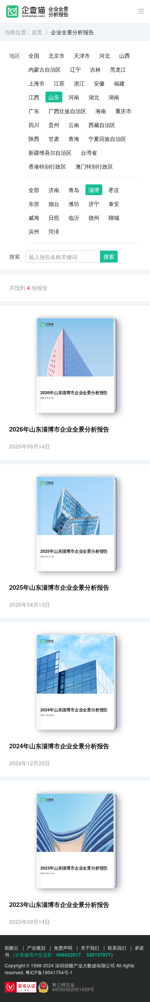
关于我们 (90, 947)
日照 (53, 217)
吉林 (95, 69)
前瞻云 (11, 947)
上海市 (36, 83)
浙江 (79, 83)
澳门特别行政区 (94, 166)
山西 (124, 55)
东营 (33, 203)
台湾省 (89, 152)
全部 (33, 190)
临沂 (73, 217)
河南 (73, 97)
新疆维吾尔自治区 (50, 152)
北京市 (56, 55)
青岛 (73, 190)
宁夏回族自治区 (107, 138)
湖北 (93, 97)
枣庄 (113, 190)
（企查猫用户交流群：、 (47, 954)
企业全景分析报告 (58, 11)
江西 (33, 97)
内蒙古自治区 (44, 69)
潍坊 (73, 203)
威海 (33, 217)
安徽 (99, 83)
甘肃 (53, 138)
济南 (53, 190)
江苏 (59, 83)
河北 (104, 55)
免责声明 (63, 947)
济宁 (93, 203)
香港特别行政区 (47, 166)
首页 (37, 32)
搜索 (108, 256)
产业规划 (36, 947)
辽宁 (75, 69)
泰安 (113, 203)
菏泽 (53, 231)
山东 (53, 97)
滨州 (33, 231)
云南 (73, 125)
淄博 (93, 190)
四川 (33, 125)
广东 (33, 111)
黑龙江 (118, 69)
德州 (93, 217)
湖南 (113, 97)
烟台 (53, 203)
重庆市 (123, 111)
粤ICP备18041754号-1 (49, 972)
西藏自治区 (101, 125)
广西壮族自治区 (67, 111)
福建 (119, 83)
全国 (33, 55)
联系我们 (117, 947)
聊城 (113, 217)
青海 (73, 138)
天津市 (82, 55)
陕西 (33, 138)
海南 (100, 111)
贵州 (53, 125)
